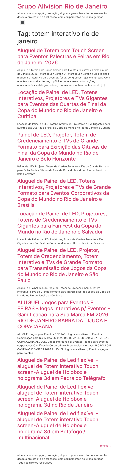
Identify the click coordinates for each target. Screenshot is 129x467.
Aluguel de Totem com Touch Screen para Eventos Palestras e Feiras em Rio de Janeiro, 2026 (63, 56)
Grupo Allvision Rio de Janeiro (62, 6)
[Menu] (22, 22)
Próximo (105, 445)
